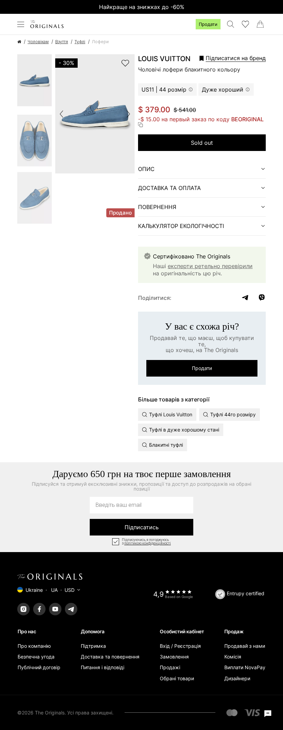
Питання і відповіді (102, 667)
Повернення (157, 206)
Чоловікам (38, 41)
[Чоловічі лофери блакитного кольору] (34, 82)
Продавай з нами (244, 646)
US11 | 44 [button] (164, 89)
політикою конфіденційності (147, 543)
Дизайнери (237, 678)
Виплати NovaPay (244, 667)
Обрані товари (177, 678)
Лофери (100, 41)
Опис (146, 168)
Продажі (170, 667)
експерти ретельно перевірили (210, 266)
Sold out (202, 142)
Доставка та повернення (110, 657)
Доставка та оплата (169, 187)
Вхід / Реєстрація (180, 646)
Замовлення (174, 657)
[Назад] (61, 114)
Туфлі (80, 41)
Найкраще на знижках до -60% (141, 6)
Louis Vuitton (164, 59)
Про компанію (34, 646)
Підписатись (142, 527)
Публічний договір (39, 667)
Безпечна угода (36, 657)
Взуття (61, 41)
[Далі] (128, 114)
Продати (208, 24)
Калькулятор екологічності (181, 225)
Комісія (232, 657)
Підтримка (93, 646)
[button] (230, 58)
